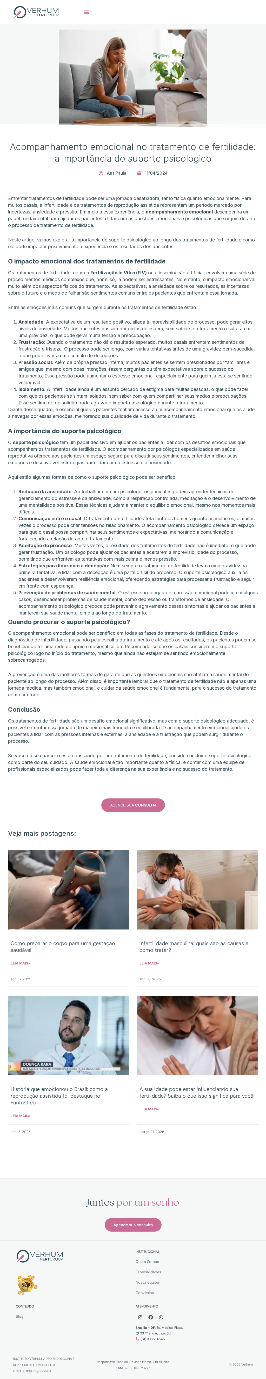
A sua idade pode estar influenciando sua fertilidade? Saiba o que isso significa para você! (197, 1092)
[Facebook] (150, 1317)
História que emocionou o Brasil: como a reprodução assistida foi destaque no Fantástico (59, 1096)
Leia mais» (20, 963)
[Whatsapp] (161, 1317)
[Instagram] (140, 1317)
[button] (86, 12)
